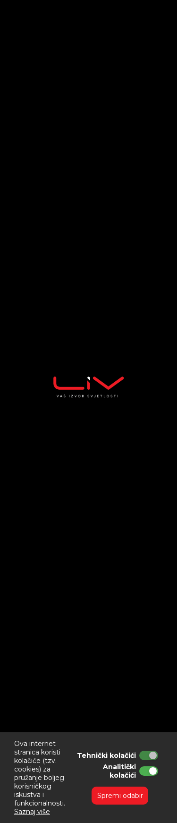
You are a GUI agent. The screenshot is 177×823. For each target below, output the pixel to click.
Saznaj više (32, 811)
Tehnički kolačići (106, 755)
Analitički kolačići (119, 771)
